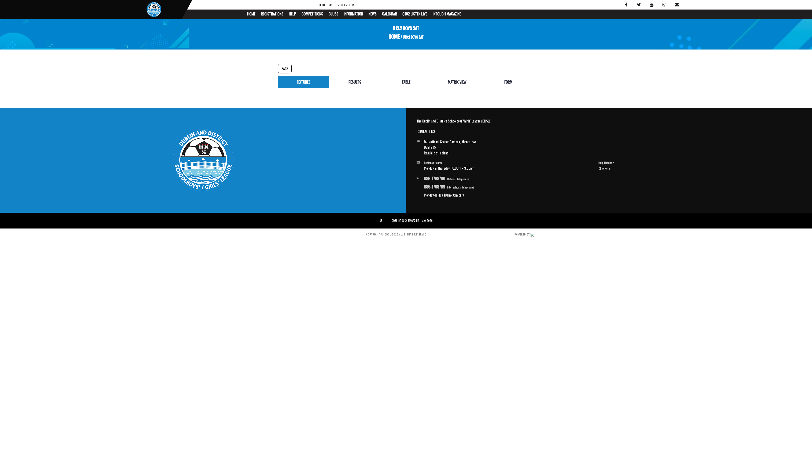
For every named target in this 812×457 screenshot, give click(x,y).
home (394, 36)
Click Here (604, 168)
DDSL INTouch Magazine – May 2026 (412, 220)
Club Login (329, 5)
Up (381, 220)
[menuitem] (251, 14)
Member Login (345, 5)
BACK (284, 68)
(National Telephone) (446, 179)
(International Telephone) (449, 187)
